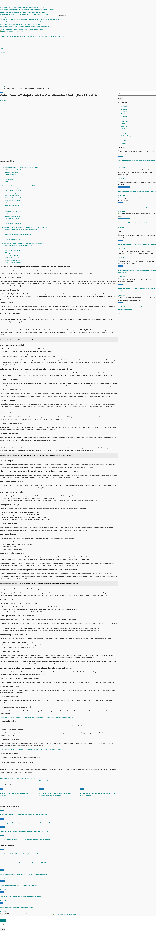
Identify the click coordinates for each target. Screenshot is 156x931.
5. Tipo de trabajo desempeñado (14, 197)
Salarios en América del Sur (13, 172)
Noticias (8, 36)
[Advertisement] (52, 71)
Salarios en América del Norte (14, 169)
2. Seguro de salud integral (13, 248)
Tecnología (53, 36)
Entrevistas (124, 116)
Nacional (38, 36)
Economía (15, 36)
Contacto (61, 36)
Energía (123, 114)
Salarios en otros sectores (13, 232)
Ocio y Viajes (125, 133)
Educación (124, 109)
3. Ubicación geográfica (12, 193)
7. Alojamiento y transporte (13, 260)
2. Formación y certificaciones (14, 190)
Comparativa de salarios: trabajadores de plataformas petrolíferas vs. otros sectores (25, 227)
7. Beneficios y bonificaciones (14, 202)
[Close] (3, 920)
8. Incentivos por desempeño (14, 262)
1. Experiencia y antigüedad (13, 188)
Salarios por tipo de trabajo (13, 216)
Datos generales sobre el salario (14, 211)
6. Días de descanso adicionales (15, 257)
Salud (122, 138)
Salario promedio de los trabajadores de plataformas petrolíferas (22, 229)
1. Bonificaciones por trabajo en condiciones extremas (20, 245)
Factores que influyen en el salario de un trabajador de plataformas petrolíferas (23, 185)
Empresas (23, 36)
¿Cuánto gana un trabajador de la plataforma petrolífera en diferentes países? (23, 167)
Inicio (2, 36)
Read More (121, 178)
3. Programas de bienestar (13, 250)
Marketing (124, 126)
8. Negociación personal (13, 205)
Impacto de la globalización (13, 239)
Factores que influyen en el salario (15, 213)
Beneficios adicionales (12, 221)
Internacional (124, 121)
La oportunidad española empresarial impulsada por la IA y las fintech (135, 222)
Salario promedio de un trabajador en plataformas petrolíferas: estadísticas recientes (25, 209)
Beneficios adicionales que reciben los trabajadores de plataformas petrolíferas (23, 243)
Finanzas (31, 36)
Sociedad (45, 36)
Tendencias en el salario (13, 218)
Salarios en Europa (11, 174)
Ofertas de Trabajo (126, 136)
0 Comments (42, 863)
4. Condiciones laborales (13, 195)
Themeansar (29, 914)
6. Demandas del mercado (13, 200)
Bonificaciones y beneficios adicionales (16, 237)
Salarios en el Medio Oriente (14, 177)
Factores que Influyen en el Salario (15, 182)
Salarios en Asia (11, 179)
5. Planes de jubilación (12, 255)
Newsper (21, 914)
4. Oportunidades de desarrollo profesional (17, 253)
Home (1, 48)
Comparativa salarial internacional (15, 223)
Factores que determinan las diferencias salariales (19, 234)
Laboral (123, 123)
